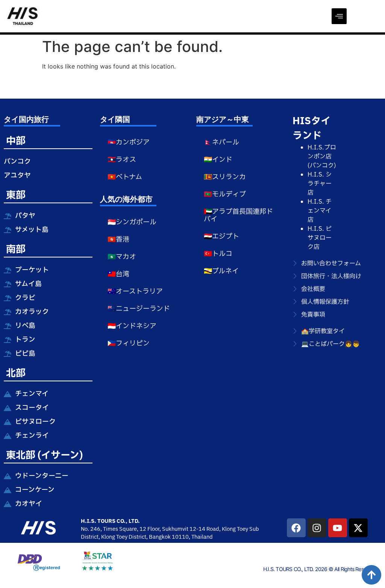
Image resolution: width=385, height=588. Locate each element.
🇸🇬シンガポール (132, 222)
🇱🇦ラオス (122, 160)
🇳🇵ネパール (221, 142)
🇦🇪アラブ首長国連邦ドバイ (238, 215)
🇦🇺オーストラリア (135, 291)
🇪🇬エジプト (221, 237)
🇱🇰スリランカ (225, 177)
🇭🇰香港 (118, 240)
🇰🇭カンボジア (129, 142)
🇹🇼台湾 (118, 274)
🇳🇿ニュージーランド (139, 309)
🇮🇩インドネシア (132, 326)
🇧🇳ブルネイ (221, 271)
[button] (339, 16)
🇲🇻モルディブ (225, 194)
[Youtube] (337, 527)
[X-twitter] (358, 527)
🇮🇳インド (218, 160)
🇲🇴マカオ (122, 257)
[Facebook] (296, 527)
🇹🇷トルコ (218, 254)
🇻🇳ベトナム (125, 177)
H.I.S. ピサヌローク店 (320, 237)
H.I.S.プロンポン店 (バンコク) (322, 156)
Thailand (202, 537)
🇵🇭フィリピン (129, 343)
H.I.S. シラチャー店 (320, 183)
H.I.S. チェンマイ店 (320, 210)
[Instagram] (317, 527)
